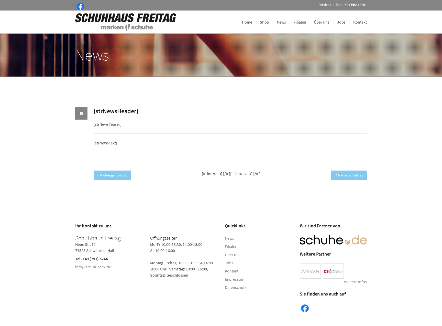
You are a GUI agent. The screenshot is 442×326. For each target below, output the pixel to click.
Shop (264, 22)
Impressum (234, 279)
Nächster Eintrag (350, 175)
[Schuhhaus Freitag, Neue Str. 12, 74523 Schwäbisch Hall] (146, 256)
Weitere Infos (355, 281)
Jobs (341, 22)
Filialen (300, 22)
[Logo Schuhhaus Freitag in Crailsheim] (126, 22)
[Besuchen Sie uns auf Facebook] (79, 5)
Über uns (321, 22)
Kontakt (360, 22)
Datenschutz (235, 287)
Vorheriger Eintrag (113, 175)
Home (247, 22)
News (281, 22)
